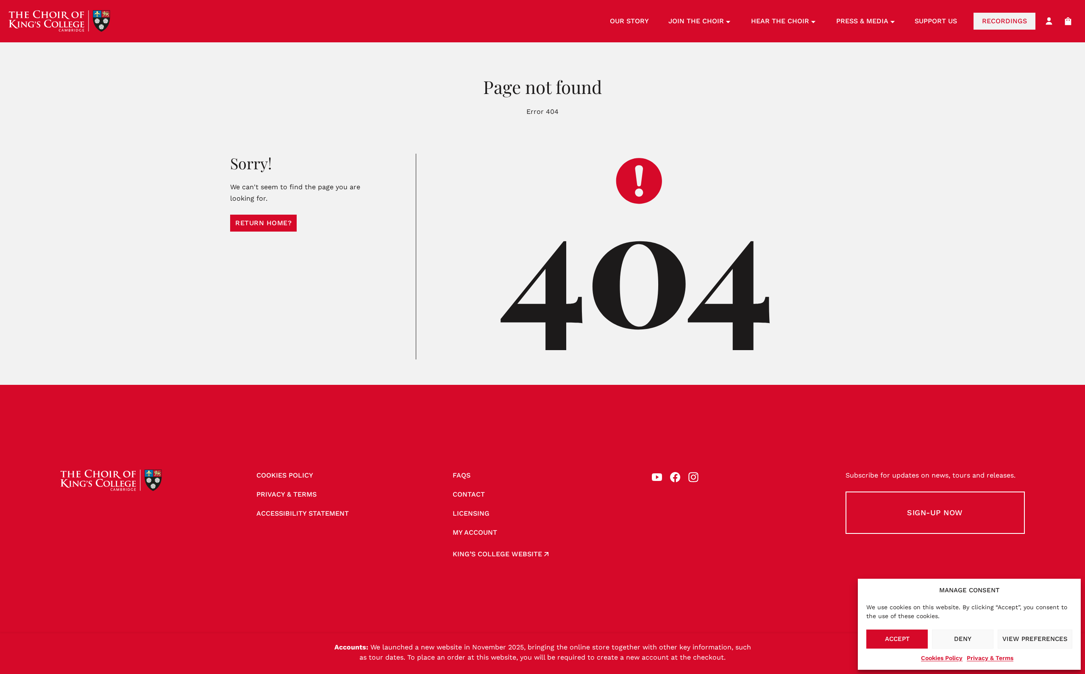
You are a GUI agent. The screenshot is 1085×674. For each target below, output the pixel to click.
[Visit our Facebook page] (675, 477)
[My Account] (1048, 21)
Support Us (936, 21)
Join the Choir (696, 21)
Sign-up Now (935, 512)
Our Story (629, 21)
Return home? (263, 223)
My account (475, 532)
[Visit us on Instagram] (693, 477)
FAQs (461, 475)
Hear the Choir (780, 21)
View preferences (1035, 639)
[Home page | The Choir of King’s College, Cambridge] (59, 21)
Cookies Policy (942, 658)
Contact (469, 494)
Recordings (1004, 21)
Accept (897, 639)
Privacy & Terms (990, 658)
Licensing (471, 513)
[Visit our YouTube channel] (657, 477)
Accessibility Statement (302, 513)
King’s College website (497, 554)
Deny (962, 639)
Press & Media (862, 21)
